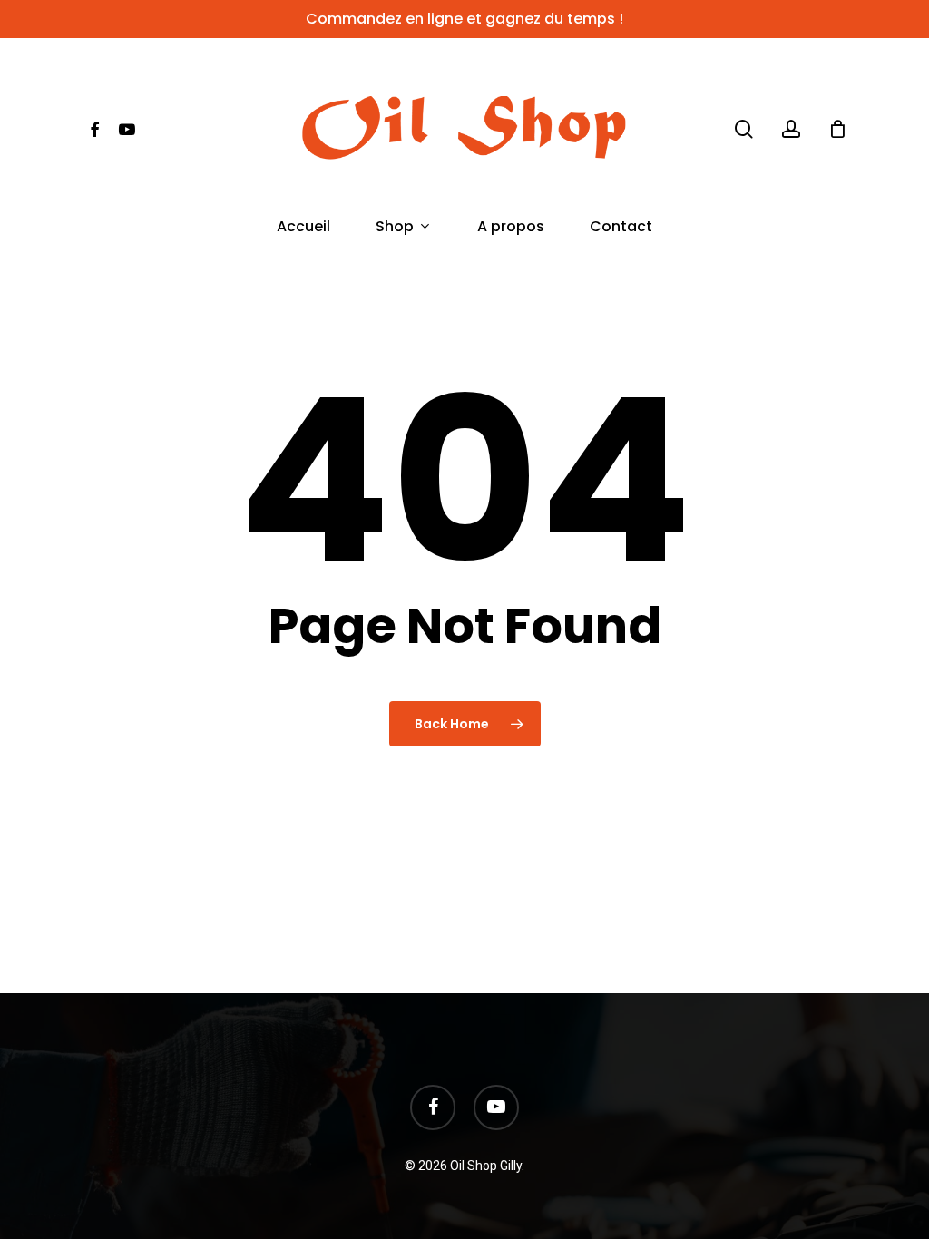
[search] (744, 129)
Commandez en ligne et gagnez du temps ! (464, 18)
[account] (791, 129)
